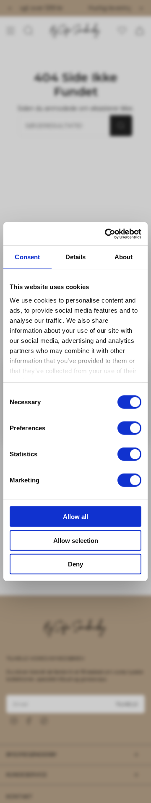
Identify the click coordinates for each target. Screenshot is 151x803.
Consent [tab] (27, 257)
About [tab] (124, 257)
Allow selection (75, 540)
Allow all (75, 516)
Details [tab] (75, 257)
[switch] (129, 428)
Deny (75, 564)
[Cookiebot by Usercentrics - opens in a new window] (106, 233)
